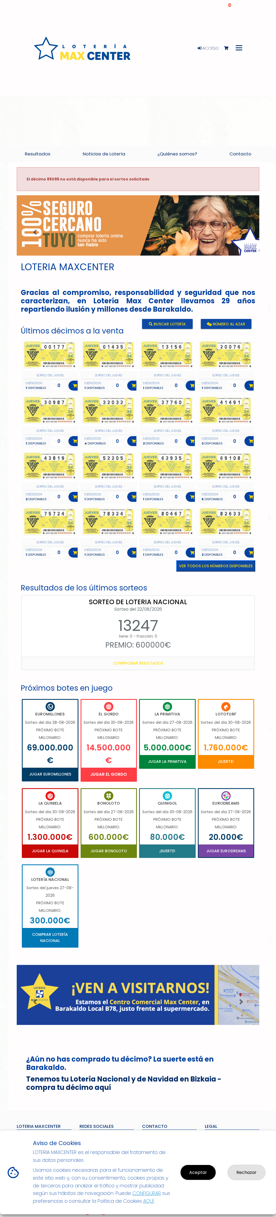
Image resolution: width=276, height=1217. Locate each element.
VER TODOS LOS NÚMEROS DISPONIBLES (216, 566)
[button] (35, 232)
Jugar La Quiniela (50, 851)
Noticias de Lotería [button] (104, 154)
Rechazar (246, 1172)
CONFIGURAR (146, 1193)
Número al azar (228, 324)
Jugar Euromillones (50, 774)
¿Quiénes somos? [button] (177, 154)
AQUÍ (148, 1201)
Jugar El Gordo (108, 774)
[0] (228, 48)
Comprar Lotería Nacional (50, 937)
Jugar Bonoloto (109, 851)
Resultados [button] (37, 154)
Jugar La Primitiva (167, 761)
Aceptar (198, 1172)
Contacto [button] (240, 154)
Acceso (210, 48)
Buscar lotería (169, 324)
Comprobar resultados (138, 663)
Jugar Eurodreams (226, 851)
